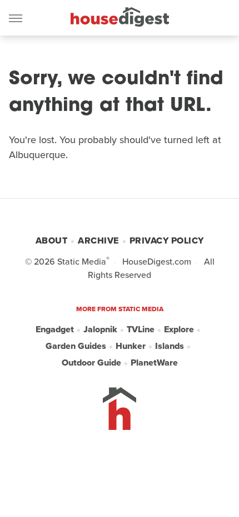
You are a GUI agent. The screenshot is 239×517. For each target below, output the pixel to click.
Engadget (55, 329)
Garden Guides (76, 345)
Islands (169, 345)
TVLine (141, 329)
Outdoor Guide (91, 362)
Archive (98, 240)
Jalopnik (100, 329)
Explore (179, 329)
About (52, 240)
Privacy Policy (167, 240)
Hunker (131, 345)
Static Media (81, 261)
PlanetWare (154, 362)
